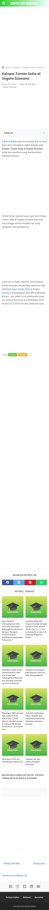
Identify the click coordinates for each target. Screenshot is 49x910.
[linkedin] (31, 887)
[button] (5, 132)
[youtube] (38, 887)
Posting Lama (39, 863)
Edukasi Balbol (24, 3)
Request (23, 355)
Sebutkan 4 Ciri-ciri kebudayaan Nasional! (12, 760)
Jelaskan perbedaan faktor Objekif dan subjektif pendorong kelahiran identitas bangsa (35, 718)
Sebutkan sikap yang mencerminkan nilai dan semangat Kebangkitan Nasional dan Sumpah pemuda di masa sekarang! (12, 676)
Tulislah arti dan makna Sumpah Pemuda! (32, 762)
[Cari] (45, 3)
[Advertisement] (24, 38)
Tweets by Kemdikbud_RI (14, 875)
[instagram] (18, 887)
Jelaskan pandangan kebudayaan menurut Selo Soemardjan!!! (35, 672)
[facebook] (11, 887)
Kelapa (13, 355)
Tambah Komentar (9, 87)
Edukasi (27, 897)
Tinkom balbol (12, 897)
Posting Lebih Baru (12, 863)
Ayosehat (39, 897)
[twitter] (24, 887)
